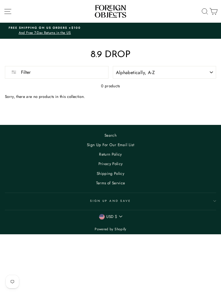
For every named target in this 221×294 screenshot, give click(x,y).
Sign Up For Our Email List (110, 145)
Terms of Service (110, 183)
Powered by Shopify (110, 229)
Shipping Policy (110, 173)
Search (110, 135)
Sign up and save (110, 201)
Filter (25, 72)
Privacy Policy (110, 164)
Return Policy (110, 154)
